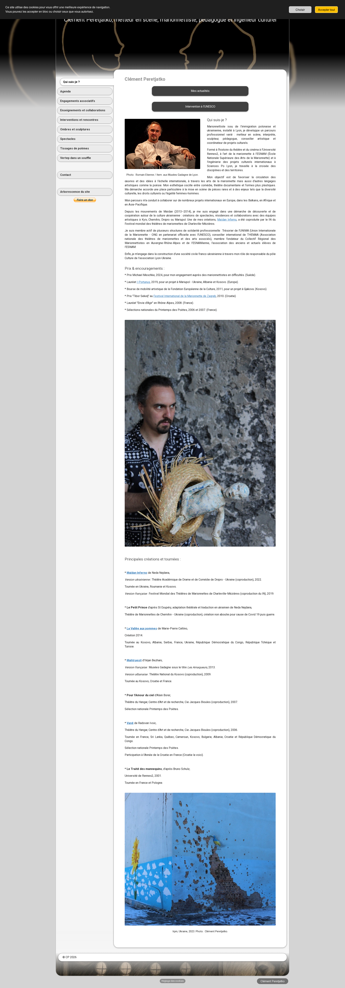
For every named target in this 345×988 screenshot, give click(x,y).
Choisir (300, 10)
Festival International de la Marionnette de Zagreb (184, 296)
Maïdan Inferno (227, 219)
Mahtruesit (134, 660)
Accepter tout (326, 10)
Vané (130, 723)
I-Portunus (143, 282)
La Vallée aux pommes (142, 628)
